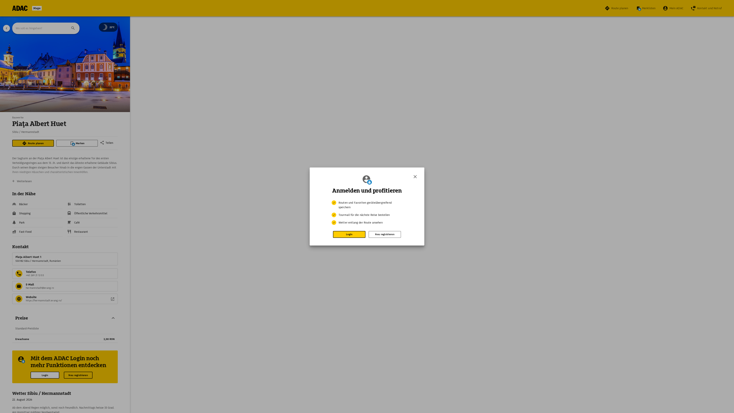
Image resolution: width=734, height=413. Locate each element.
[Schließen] (415, 176)
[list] (367, 212)
